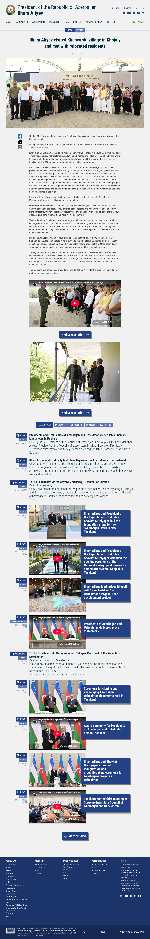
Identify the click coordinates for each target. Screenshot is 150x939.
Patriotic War (10, 888)
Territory (9, 870)
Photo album (10, 913)
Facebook (134, 13)
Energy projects (11, 897)
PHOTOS (107, 425)
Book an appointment (128, 880)
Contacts (95, 873)
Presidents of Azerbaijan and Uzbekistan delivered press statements (103, 627)
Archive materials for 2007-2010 (132, 932)
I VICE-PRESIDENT (73, 22)
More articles (77, 836)
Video (128, 8)
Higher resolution (73, 335)
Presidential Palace (98, 870)
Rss (143, 13)
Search (140, 22)
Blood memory (11, 894)
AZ (136, 8)
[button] (31, 372)
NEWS (8, 22)
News (65, 873)
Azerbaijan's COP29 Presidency (16, 905)
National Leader (11, 865)
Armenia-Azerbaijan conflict (15, 885)
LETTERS (111, 22)
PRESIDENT (54, 22)
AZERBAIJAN (38, 22)
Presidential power (41, 865)
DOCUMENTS (22, 22)
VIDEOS (92, 425)
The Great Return (12, 891)
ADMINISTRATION (94, 22)
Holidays (9, 882)
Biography (38, 870)
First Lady (38, 873)
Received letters (126, 867)
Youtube (129, 13)
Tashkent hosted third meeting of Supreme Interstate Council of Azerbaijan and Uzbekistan (105, 802)
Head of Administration (99, 865)
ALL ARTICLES (45, 425)
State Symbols (11, 879)
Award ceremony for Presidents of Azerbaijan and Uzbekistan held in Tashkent (104, 729)
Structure (95, 867)
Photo (116, 8)
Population (9, 873)
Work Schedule (40, 867)
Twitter (138, 13)
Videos (65, 879)
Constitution (10, 876)
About (102, 932)
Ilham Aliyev (30, 13)
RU (143, 8)
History (8, 867)
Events (79, 30)
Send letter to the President (130, 865)
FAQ (83, 932)
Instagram (124, 13)
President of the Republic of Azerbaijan (57, 7)
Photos (65, 876)
